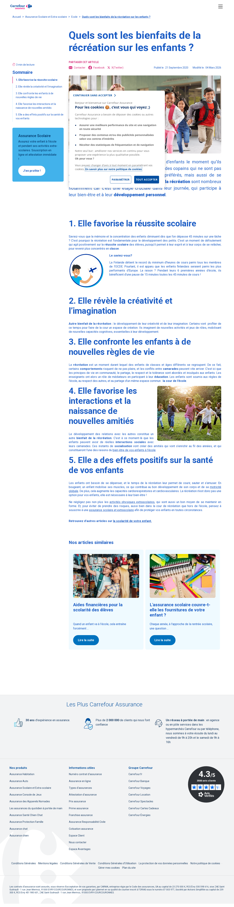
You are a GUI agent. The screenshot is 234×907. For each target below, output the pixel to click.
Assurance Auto (19, 781)
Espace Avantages (79, 849)
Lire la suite (86, 640)
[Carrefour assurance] (21, 6)
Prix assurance (77, 801)
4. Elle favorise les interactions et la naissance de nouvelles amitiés (36, 106)
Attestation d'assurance (83, 794)
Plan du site (129, 867)
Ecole (74, 16)
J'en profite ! (32, 170)
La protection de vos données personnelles (163, 863)
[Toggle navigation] (220, 6)
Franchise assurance (81, 815)
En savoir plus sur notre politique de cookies (113, 169)
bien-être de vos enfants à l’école (134, 450)
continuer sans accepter (92, 95)
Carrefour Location (139, 794)
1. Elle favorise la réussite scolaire (37, 79)
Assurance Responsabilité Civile (87, 821)
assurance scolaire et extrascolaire (111, 510)
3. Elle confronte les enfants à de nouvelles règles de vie (34, 95)
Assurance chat (19, 828)
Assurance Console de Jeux (25, 794)
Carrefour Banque (139, 781)
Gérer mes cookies (109, 867)
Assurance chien (19, 835)
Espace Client (76, 835)
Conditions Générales (23, 863)
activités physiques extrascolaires (132, 502)
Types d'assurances (80, 787)
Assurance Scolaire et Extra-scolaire (46, 16)
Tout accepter (147, 179)
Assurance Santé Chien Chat (26, 815)
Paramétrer (121, 179)
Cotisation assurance (81, 828)
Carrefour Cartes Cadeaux (144, 808)
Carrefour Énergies (139, 815)
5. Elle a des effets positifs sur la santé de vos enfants (39, 116)
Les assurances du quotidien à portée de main (36, 808)
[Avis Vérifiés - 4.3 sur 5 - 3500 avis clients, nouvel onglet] (206, 784)
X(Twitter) (117, 67)
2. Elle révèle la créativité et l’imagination (39, 86)
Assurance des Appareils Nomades (30, 801)
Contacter (79, 67)
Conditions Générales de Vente (78, 863)
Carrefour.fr (135, 774)
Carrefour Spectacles (141, 801)
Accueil (16, 16)
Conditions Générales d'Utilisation (117, 863)
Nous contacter (77, 842)
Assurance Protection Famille (26, 821)
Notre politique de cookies (205, 863)
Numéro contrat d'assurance (85, 774)
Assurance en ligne (80, 781)
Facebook (99, 67)
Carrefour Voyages (139, 787)
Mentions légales (48, 863)
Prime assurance (78, 808)
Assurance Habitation (22, 774)
